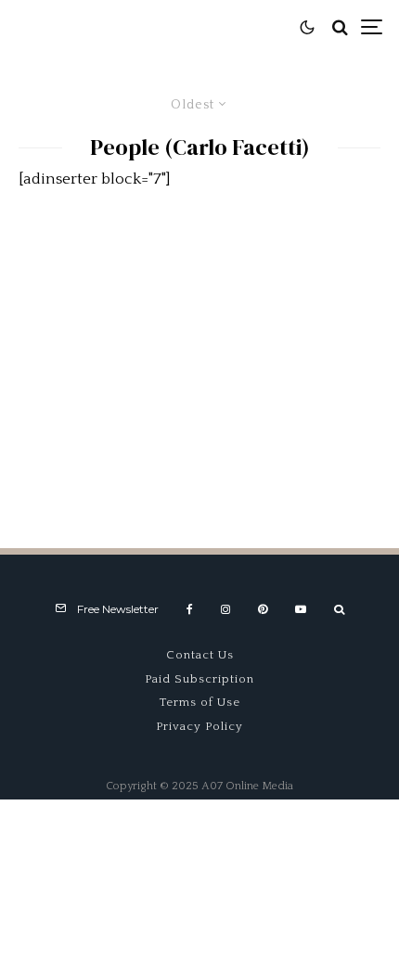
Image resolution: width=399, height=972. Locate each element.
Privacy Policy (199, 726)
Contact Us (200, 654)
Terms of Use (200, 702)
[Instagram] (225, 609)
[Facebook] (190, 609)
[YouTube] (300, 609)
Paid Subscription (199, 678)
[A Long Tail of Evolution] (199, 356)
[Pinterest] (262, 609)
